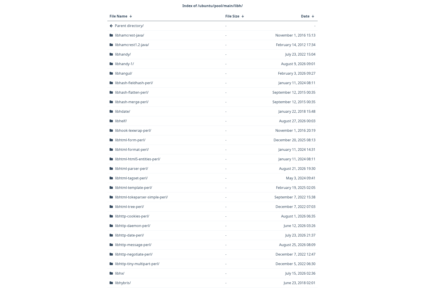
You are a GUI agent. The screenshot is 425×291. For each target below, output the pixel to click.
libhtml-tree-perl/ (129, 206)
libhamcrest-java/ (129, 35)
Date (305, 16)
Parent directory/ (129, 25)
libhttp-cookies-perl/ (132, 216)
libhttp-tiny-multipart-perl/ (137, 263)
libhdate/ (122, 111)
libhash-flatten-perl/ (132, 92)
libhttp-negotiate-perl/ (134, 254)
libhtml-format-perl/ (132, 149)
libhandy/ (123, 54)
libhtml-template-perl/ (133, 187)
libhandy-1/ (124, 63)
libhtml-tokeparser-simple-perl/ (141, 197)
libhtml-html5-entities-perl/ (137, 159)
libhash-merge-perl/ (132, 101)
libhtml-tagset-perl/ (131, 178)
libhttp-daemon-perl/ (132, 225)
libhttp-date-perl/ (129, 235)
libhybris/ (123, 282)
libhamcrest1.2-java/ (132, 44)
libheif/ (121, 120)
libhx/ (119, 273)
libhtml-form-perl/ (130, 140)
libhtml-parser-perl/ (131, 168)
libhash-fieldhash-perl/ (134, 82)
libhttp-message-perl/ (133, 244)
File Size (232, 16)
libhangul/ (123, 73)
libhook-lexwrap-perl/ (133, 130)
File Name (118, 16)
